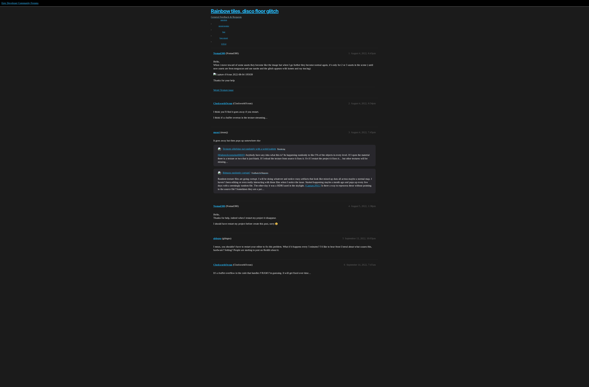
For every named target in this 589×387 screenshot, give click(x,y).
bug (223, 32)
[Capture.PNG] (313, 185)
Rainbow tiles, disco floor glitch (245, 11)
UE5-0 (223, 44)
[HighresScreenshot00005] (231, 155)
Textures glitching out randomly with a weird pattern (249, 149)
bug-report (224, 38)
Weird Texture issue (223, 90)
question (224, 20)
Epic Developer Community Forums (20, 3)
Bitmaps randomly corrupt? (236, 172)
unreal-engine (224, 26)
